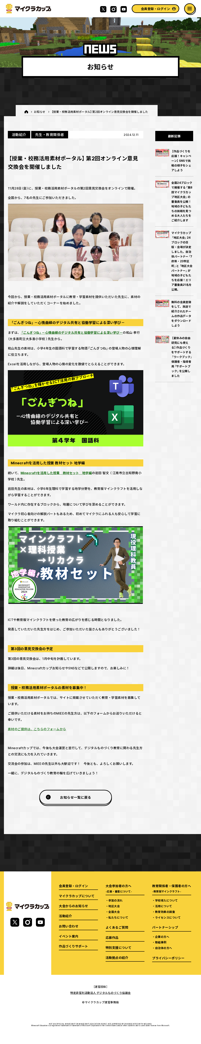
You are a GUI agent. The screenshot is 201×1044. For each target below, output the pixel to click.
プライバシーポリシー (168, 958)
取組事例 (160, 942)
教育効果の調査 (165, 912)
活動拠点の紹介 (117, 957)
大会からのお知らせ (73, 905)
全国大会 (114, 912)
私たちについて (118, 917)
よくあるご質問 (117, 927)
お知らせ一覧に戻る (75, 797)
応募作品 (112, 937)
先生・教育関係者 (49, 134)
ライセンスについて (168, 917)
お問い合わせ (68, 926)
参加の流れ (115, 900)
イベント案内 (68, 936)
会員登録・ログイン (155, 8)
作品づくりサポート (73, 946)
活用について (163, 906)
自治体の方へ (163, 948)
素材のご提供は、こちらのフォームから (37, 729)
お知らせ (39, 112)
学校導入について (166, 900)
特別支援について (119, 947)
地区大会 (114, 906)
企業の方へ (162, 937)
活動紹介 (19, 134)
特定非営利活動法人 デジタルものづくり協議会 (100, 993)
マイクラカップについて (76, 895)
